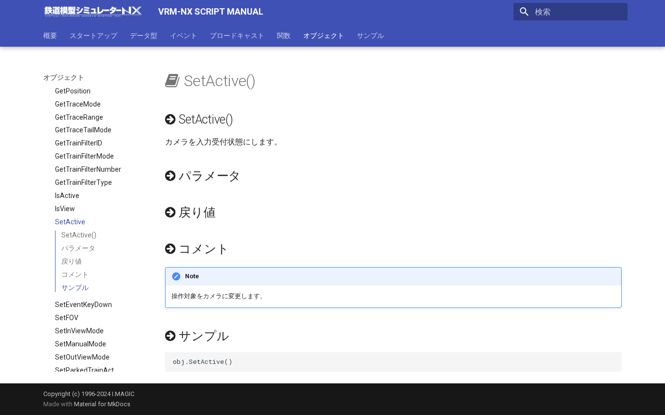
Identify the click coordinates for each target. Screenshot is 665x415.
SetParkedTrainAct (84, 370)
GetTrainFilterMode (84, 156)
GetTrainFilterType (83, 182)
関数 (284, 35)
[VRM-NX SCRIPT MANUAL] (93, 11)
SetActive (70, 222)
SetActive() (78, 235)
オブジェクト (323, 35)
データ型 (143, 35)
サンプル (370, 35)
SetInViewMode (79, 331)
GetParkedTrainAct (84, 78)
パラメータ (78, 248)
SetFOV (66, 318)
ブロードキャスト (237, 35)
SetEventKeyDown (83, 304)
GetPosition (73, 91)
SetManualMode (80, 344)
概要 (50, 35)
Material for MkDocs (102, 404)
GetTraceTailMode (83, 130)
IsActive (67, 195)
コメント (75, 274)
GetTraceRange (79, 117)
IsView (65, 209)
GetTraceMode (78, 104)
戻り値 (71, 261)
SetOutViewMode (82, 357)
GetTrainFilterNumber (88, 169)
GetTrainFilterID (78, 143)
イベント (183, 35)
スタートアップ (93, 35)
